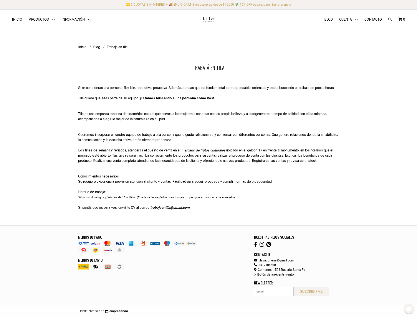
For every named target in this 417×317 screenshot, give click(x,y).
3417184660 (267, 265)
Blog (328, 19)
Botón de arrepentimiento (275, 274)
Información (73, 19)
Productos (39, 19)
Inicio (17, 19)
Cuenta (346, 19)
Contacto (373, 19)
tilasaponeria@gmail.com (276, 260)
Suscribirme (311, 291)
